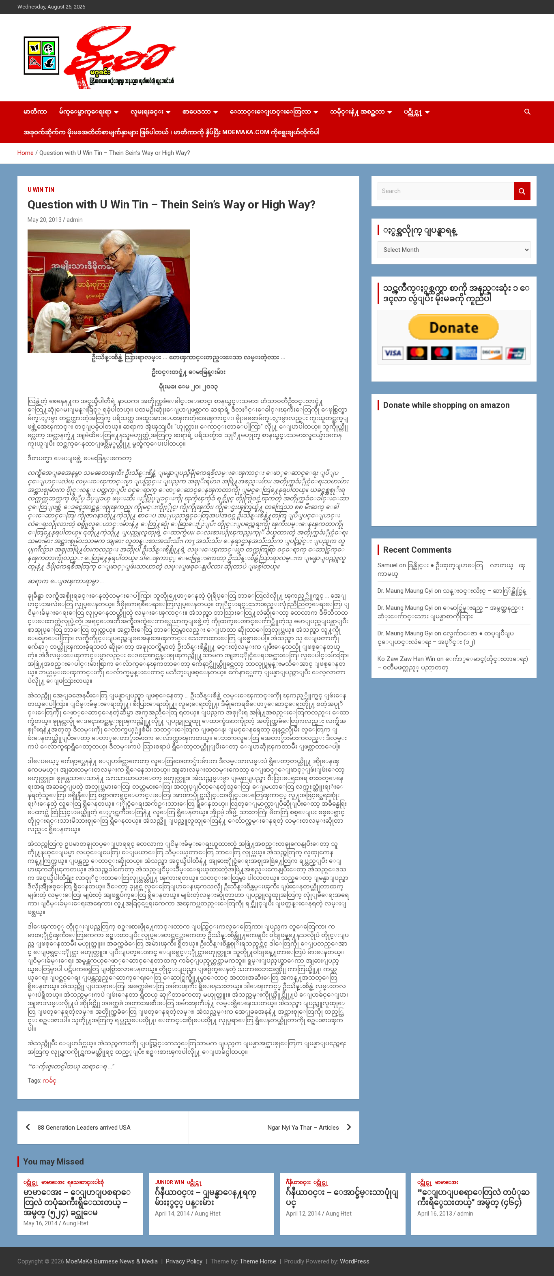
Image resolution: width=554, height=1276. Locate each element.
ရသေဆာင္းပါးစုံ (85, 1182)
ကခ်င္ (49, 1080)
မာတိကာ (35, 111)
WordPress (354, 1261)
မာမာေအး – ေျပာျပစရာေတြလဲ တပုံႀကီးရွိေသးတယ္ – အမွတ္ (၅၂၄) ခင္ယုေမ (77, 1202)
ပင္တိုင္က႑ (413, 111)
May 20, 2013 (45, 220)
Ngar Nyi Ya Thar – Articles (303, 1127)
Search (522, 191)
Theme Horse (258, 1261)
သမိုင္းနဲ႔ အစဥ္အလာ (357, 111)
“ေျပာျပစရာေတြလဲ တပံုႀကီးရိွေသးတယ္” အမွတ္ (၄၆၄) (473, 1197)
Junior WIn (169, 1182)
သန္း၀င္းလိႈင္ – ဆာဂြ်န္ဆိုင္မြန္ (484, 590)
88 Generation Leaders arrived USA (84, 1127)
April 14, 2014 (172, 1213)
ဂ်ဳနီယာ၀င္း (298, 1182)
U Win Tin (41, 190)
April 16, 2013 (434, 1213)
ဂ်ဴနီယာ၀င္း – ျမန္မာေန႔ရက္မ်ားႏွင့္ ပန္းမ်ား (205, 1197)
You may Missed (53, 1162)
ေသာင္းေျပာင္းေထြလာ (270, 111)
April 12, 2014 (303, 1213)
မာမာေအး (52, 1182)
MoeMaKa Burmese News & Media (112, 1261)
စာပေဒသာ (197, 111)
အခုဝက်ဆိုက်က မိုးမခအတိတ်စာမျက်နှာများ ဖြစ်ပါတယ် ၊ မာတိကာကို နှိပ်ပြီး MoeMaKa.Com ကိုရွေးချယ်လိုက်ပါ (172, 132)
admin (75, 220)
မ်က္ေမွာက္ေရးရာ (85, 111)
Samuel (387, 565)
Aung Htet (75, 1223)
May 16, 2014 (41, 1223)
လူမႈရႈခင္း (147, 111)
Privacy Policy (184, 1261)
